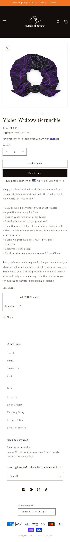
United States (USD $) (33, 512)
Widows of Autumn (31, 536)
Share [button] (9, 317)
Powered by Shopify (45, 536)
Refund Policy (14, 405)
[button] (4, 22)
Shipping (6, 133)
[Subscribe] (59, 477)
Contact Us (13, 368)
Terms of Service (16, 428)
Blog (9, 376)
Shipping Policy (16, 412)
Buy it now (35, 173)
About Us (12, 397)
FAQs (10, 361)
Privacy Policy (15, 420)
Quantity (7, 145)
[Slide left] (27, 113)
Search (11, 353)
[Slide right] (42, 113)
